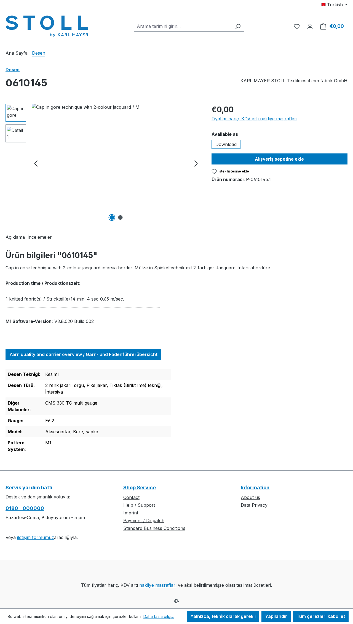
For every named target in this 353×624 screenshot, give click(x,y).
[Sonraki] (196, 163)
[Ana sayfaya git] (47, 25)
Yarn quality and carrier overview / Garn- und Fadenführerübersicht (83, 354)
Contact (131, 497)
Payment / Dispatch (143, 520)
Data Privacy (254, 505)
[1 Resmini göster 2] (111, 217)
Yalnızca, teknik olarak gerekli (223, 616)
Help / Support (139, 505)
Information (255, 487)
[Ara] (237, 26)
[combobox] (183, 26)
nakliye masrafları (157, 585)
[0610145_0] (116, 163)
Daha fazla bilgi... (158, 616)
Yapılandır (276, 616)
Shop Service (139, 487)
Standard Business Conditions (154, 528)
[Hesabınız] (310, 26)
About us (250, 497)
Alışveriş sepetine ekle (279, 159)
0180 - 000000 (25, 508)
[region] (103, 163)
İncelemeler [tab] (40, 237)
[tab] (15, 237)
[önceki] (36, 163)
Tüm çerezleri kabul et (320, 616)
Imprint (130, 513)
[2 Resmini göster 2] (120, 217)
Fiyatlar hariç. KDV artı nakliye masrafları (254, 118)
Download (226, 144)
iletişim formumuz (35, 537)
